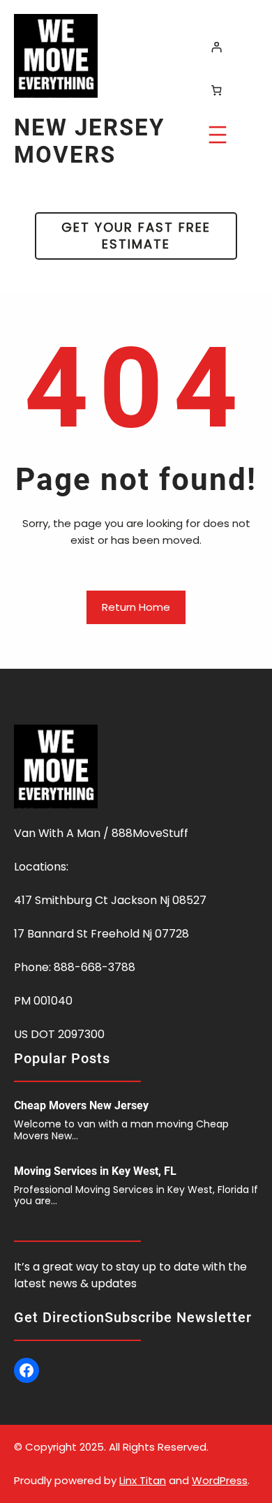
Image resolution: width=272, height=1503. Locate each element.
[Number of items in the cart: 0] (216, 90)
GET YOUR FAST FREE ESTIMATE (136, 236)
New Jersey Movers (89, 141)
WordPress (220, 1480)
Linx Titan (142, 1480)
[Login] (216, 47)
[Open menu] (217, 134)
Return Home (136, 607)
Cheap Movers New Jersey (81, 1105)
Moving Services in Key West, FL (95, 1171)
